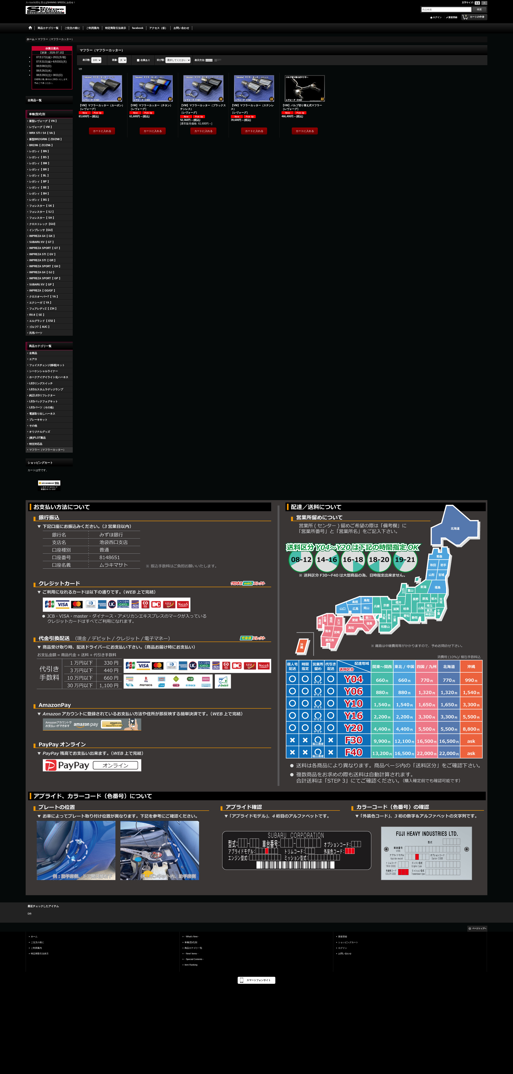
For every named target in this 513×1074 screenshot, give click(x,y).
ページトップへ (479, 928)
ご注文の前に (37, 942)
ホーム (34, 936)
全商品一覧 (35, 100)
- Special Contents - (194, 959)
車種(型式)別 (191, 942)
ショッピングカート (348, 942)
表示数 (87, 60)
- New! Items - (191, 953)
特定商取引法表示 (39, 953)
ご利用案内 (36, 948)
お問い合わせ (344, 953)
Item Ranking (191, 965)
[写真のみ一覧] (210, 60)
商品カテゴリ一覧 (193, 948)
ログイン (437, 17)
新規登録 (452, 17)
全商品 (33, 353)
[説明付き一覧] (218, 60)
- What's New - (192, 936)
